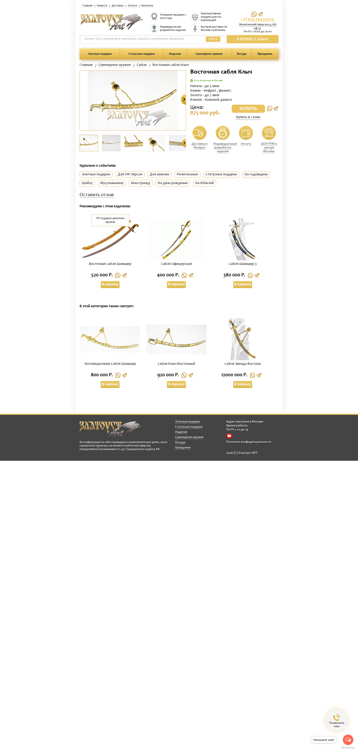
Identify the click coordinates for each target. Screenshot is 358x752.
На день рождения (173, 183)
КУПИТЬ (248, 109)
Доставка (117, 5)
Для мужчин (159, 174)
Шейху (87, 183)
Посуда (241, 54)
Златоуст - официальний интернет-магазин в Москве (111, 429)
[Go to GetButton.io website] (348, 747)
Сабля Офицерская (176, 264)
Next (183, 99)
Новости (102, 5)
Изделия (175, 54)
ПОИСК (213, 39)
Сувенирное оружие (209, 54)
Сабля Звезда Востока (243, 364)
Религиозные (187, 174)
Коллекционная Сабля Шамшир (110, 364)
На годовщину (256, 174)
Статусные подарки (141, 54)
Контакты (147, 5)
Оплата (132, 5)
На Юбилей (204, 183)
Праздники (265, 54)
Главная (87, 5)
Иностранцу (140, 183)
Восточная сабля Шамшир (110, 264)
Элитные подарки (100, 54)
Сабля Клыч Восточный (176, 364)
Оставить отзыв (97, 195)
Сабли (142, 65)
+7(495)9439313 (257, 19)
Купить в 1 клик (248, 117)
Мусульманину (111, 183)
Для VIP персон (130, 174)
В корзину (110, 284)
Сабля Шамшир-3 (243, 264)
